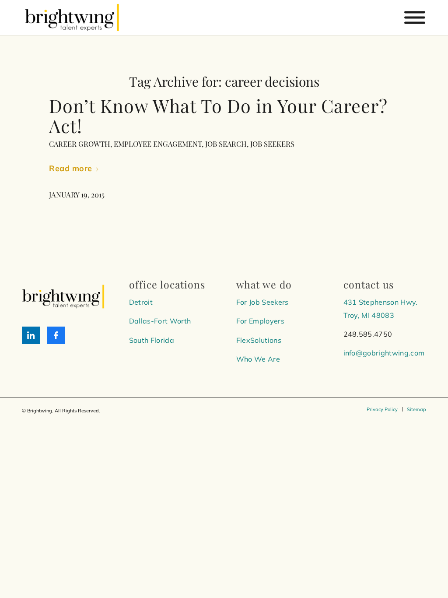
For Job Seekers (262, 302)
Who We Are (258, 359)
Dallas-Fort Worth (160, 321)
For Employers (260, 321)
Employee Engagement (158, 143)
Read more (70, 168)
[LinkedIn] (31, 335)
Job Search (226, 143)
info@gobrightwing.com (384, 352)
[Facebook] (56, 335)
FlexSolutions (258, 340)
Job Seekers (272, 143)
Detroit (141, 302)
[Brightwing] (71, 17)
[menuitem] (382, 409)
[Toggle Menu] (414, 17)
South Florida (151, 340)
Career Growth (79, 143)
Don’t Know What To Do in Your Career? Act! (218, 115)
